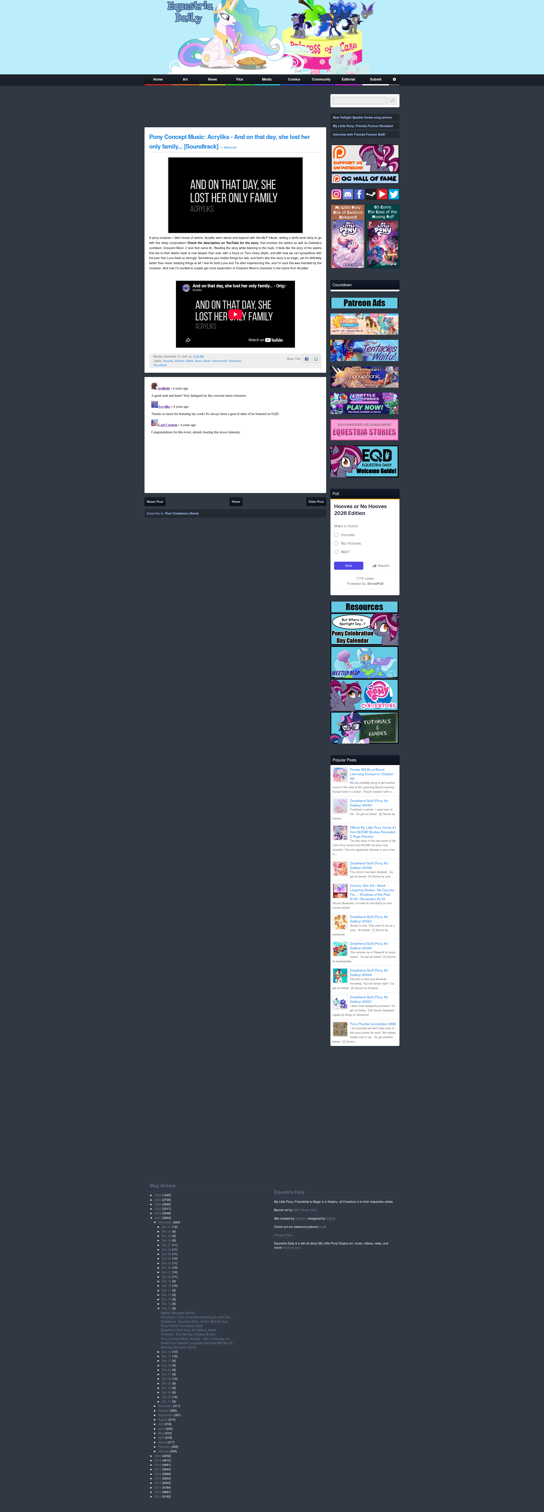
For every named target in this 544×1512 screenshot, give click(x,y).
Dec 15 (166, 1299)
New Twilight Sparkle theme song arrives (362, 117)
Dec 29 (166, 1236)
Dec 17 (166, 1290)
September (165, 1415)
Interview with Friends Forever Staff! (359, 134)
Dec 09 (166, 1365)
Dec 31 (166, 1226)
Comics (294, 79)
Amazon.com (291, 1247)
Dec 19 (166, 1281)
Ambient (179, 361)
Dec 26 (166, 1249)
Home (158, 79)
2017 (157, 1469)
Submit (375, 79)
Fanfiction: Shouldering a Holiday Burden (188, 1334)
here (322, 1226)
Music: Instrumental (215, 361)
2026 (157, 1195)
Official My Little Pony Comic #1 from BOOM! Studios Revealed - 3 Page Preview (373, 832)
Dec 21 (166, 1272)
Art (185, 79)
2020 (157, 1456)
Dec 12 (166, 1351)
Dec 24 (166, 1258)
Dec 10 (166, 1360)
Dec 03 (166, 1392)
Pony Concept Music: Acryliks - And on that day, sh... (196, 1338)
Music (198, 361)
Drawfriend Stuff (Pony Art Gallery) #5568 (369, 972)
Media (267, 79)
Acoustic (168, 361)
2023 (157, 1208)
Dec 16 (166, 1294)
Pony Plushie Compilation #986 (373, 1023)
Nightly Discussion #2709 (178, 1313)
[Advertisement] (365, 1078)
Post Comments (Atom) (182, 513)
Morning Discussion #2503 (179, 1347)
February (164, 1446)
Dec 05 (166, 1383)
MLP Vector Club (305, 1210)
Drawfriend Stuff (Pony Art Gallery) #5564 (369, 802)
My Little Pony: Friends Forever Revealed (363, 126)
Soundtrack (160, 365)
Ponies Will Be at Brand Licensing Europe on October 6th (371, 774)
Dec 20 (166, 1276)
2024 (157, 1204)
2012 (157, 1492)
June (161, 1428)
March (162, 1442)
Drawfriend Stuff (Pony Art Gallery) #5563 (369, 918)
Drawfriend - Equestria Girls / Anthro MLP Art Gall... (195, 1321)
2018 (157, 1464)
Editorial (348, 79)
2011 (157, 1496)
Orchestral (235, 361)
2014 (157, 1483)
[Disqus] (235, 434)
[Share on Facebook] (306, 359)
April (161, 1437)
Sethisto (300, 1218)
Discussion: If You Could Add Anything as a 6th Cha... (197, 1317)
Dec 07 (166, 1374)
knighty (330, 1218)
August (162, 1419)
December (165, 1222)
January (163, 1451)
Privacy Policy (283, 1235)
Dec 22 (166, 1267)
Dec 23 (166, 1263)
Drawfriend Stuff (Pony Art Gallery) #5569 (369, 865)
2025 (157, 1199)
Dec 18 (166, 1285)
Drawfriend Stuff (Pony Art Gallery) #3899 (189, 1330)
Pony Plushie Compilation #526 (182, 1326)
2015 (157, 1478)
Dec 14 (166, 1303)
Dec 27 (166, 1245)
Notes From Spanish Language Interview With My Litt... (198, 1343)
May (161, 1433)
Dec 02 (166, 1397)
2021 (157, 1218)
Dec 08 (166, 1369)
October (163, 1410)
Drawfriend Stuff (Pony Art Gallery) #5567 (369, 999)
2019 (157, 1460)
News (212, 79)
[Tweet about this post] (316, 359)
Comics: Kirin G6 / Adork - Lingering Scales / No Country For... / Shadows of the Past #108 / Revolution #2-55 (372, 892)
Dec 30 (166, 1231)
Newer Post (155, 501)
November (165, 1406)
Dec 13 (166, 1308)
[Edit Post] (207, 356)
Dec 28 (166, 1240)
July (160, 1424)
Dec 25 (166, 1254)
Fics (239, 79)
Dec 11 (166, 1356)
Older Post (316, 501)
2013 (157, 1487)
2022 (157, 1213)
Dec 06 (166, 1378)
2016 (157, 1474)
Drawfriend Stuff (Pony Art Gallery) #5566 (369, 945)
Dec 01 (166, 1401)
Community (321, 79)
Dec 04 (166, 1388)
